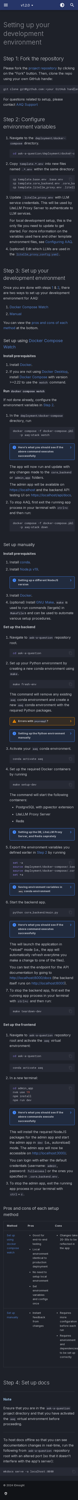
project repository (42, 68)
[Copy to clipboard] (73, 89)
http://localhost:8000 (47, 983)
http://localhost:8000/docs (30, 978)
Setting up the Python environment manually (41, 735)
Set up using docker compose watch (13, 1244)
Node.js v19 (29, 569)
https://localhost (22, 490)
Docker (25, 365)
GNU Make (45, 602)
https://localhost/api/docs (51, 495)
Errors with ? (33, 721)
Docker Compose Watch (29, 307)
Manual (15, 314)
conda (25, 562)
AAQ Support (27, 104)
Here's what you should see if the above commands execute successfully (40, 1117)
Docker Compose (33, 377)
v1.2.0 (25, 5)
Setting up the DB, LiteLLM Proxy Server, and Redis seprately (40, 834)
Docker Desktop (55, 371)
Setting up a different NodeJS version (38, 582)
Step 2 (48, 405)
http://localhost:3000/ (49, 1153)
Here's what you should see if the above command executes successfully (40, 451)
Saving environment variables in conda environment (40, 889)
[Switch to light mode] (62, 5)
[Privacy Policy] (5, 1493)
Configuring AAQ (58, 242)
